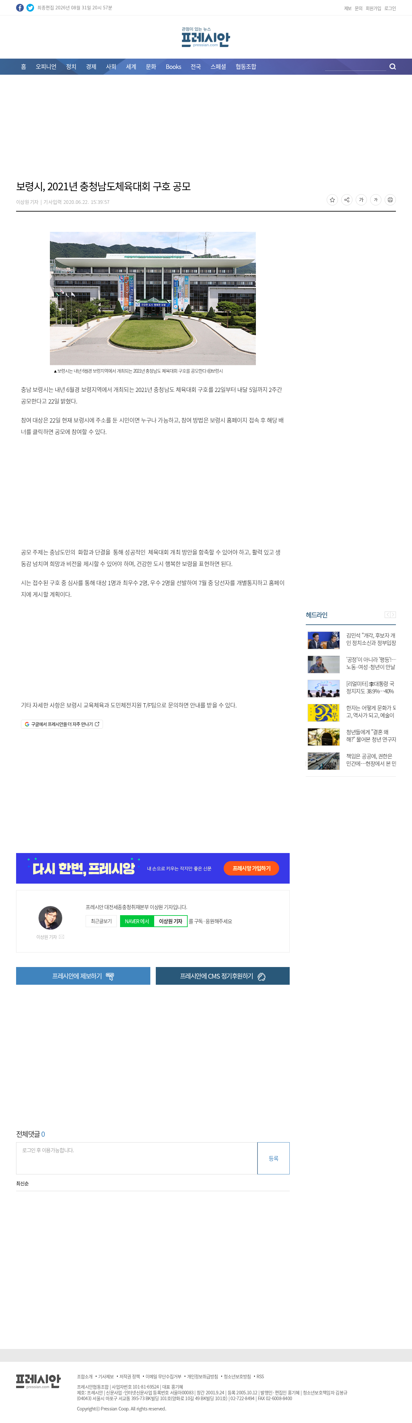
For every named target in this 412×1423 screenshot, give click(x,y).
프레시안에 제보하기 (76, 976)
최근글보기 (101, 921)
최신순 (22, 1183)
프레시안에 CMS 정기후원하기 (216, 976)
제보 (348, 8)
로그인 (390, 8)
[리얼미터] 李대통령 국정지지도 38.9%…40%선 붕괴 (368, 690)
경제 (91, 66)
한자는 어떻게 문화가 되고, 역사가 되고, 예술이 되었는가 (369, 715)
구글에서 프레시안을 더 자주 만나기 (62, 724)
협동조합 (246, 66)
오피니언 (46, 66)
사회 (111, 66)
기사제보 (106, 1376)
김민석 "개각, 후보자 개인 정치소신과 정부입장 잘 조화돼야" (369, 642)
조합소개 (84, 1376)
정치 (71, 66)
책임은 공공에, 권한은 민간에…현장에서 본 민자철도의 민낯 (369, 763)
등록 (273, 1158)
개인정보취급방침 (202, 1376)
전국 (196, 66)
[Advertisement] (206, 131)
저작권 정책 (129, 1376)
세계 (131, 66)
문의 (358, 8)
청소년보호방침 (237, 1376)
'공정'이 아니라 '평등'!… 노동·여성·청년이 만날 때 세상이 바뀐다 (369, 666)
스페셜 (218, 66)
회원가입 (373, 8)
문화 (151, 66)
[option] (351, 697)
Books (173, 66)
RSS (260, 1376)
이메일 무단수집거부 (163, 1376)
